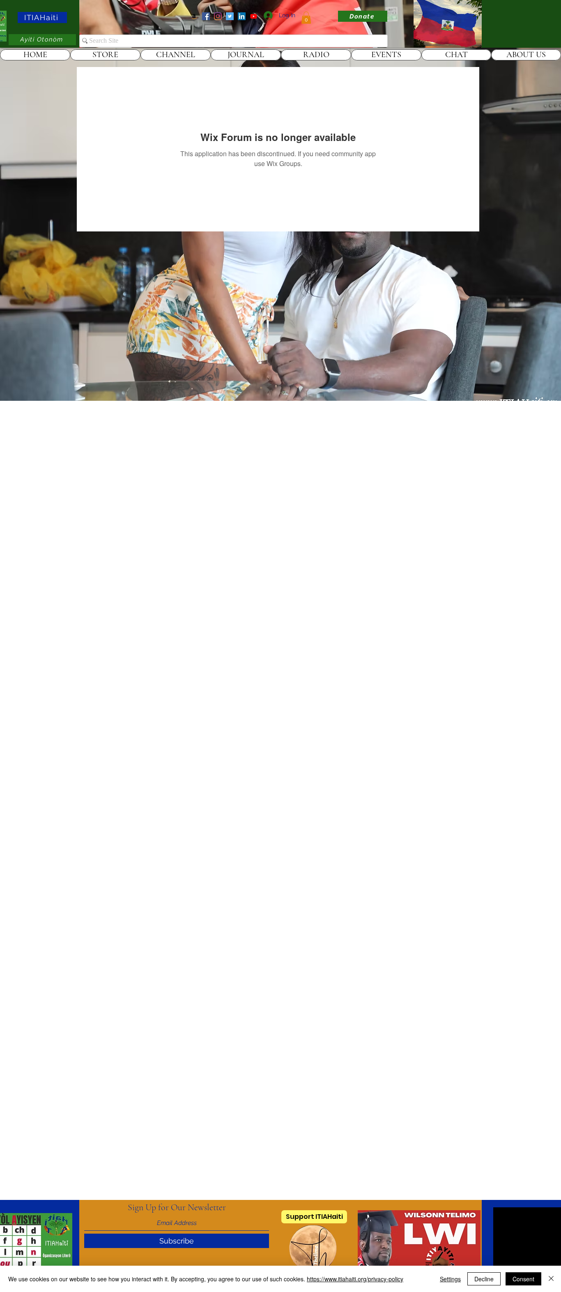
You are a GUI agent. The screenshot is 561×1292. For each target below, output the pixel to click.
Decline (484, 1279)
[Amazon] (194, 16)
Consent (523, 1279)
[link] (306, 18)
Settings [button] (450, 1279)
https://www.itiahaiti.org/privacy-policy (355, 1279)
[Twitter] (230, 16)
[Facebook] (206, 16)
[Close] (551, 1278)
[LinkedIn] (242, 16)
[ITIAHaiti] (254, 16)
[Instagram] (218, 16)
